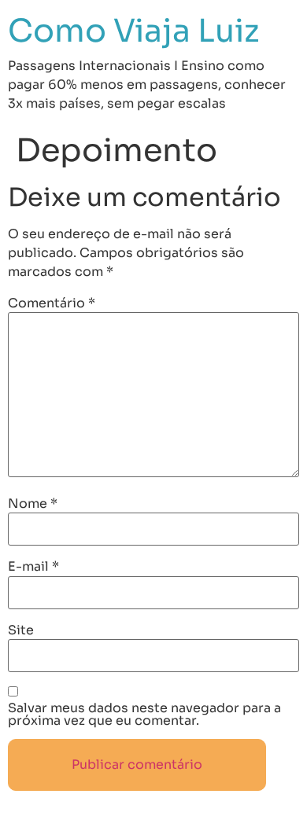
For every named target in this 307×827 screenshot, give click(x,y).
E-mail (33, 567)
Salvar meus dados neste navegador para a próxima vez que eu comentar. (144, 714)
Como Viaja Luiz (134, 31)
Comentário (51, 303)
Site (21, 630)
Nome (32, 504)
